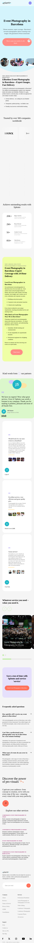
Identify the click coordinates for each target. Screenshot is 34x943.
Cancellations (5, 912)
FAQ (3, 925)
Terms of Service (6, 903)
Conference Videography (24, 908)
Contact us (5, 928)
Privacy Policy (6, 906)
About (4, 897)
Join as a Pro (5, 931)
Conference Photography (24, 911)
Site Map (4, 933)
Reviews (4, 900)
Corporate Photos (22, 914)
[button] (17, 42)
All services (20, 917)
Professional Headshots (23, 897)
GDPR (4, 909)
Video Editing (21, 905)
